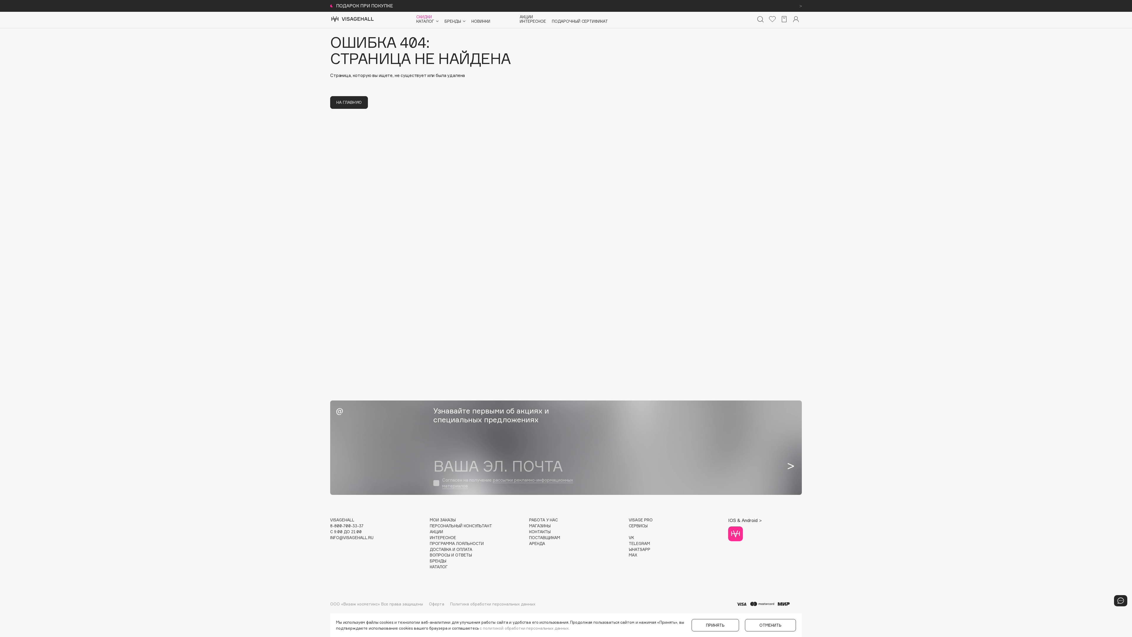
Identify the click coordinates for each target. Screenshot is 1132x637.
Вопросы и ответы (451, 555)
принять (715, 625)
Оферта (436, 604)
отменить (770, 625)
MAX (633, 555)
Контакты (540, 532)
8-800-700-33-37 (346, 526)
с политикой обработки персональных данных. (525, 628)
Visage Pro (641, 520)
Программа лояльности (457, 543)
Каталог (439, 567)
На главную (349, 102)
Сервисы (638, 526)
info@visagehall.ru (352, 538)
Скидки (424, 17)
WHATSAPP (639, 549)
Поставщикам (544, 538)
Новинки (480, 21)
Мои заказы (443, 520)
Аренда (537, 543)
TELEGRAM (639, 543)
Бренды (438, 561)
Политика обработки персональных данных (492, 604)
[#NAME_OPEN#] (1120, 600)
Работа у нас (543, 520)
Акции (526, 17)
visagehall (342, 520)
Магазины (540, 526)
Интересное (533, 21)
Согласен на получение (507, 483)
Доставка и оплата (451, 549)
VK (631, 538)
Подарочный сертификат (580, 21)
